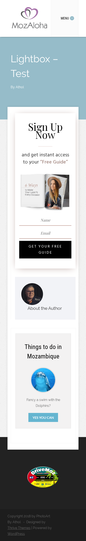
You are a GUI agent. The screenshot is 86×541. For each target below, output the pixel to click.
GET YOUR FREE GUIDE (45, 250)
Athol (20, 87)
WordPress (16, 534)
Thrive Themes (19, 528)
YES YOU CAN (43, 417)
